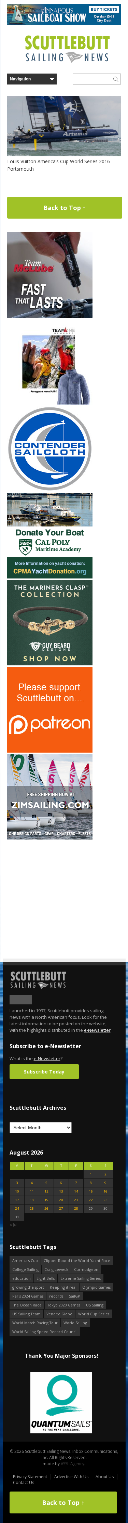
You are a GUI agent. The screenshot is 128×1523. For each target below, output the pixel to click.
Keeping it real (63, 1287)
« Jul (13, 1224)
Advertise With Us (71, 1477)
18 (32, 1200)
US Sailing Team (26, 1313)
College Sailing (25, 1269)
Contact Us (23, 1482)
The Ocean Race (27, 1304)
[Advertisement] (50, 883)
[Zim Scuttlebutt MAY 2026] (50, 838)
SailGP (74, 1296)
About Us (105, 1477)
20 (61, 1200)
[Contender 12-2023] (50, 490)
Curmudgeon (86, 1269)
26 (46, 1208)
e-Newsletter (97, 1030)
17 (17, 1200)
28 (76, 1208)
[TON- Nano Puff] (50, 403)
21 (76, 1200)
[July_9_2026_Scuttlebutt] (50, 577)
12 (46, 1191)
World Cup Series (93, 1313)
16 (105, 1191)
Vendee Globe (59, 1313)
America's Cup (25, 1260)
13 (61, 1191)
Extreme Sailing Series (80, 1278)
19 (46, 1200)
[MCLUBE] (50, 316)
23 (105, 1200)
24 (17, 1208)
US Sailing (94, 1304)
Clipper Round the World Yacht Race (77, 1260)
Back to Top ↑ (64, 208)
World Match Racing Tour (35, 1322)
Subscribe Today (44, 1071)
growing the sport (28, 1287)
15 (91, 1191)
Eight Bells (46, 1278)
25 (32, 1208)
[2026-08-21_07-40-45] (64, 24)
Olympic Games (96, 1287)
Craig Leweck (56, 1269)
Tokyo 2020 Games (63, 1304)
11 (32, 1191)
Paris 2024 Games (27, 1296)
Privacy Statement (30, 1477)
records (56, 1296)
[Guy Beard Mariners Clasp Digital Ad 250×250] (50, 664)
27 (61, 1208)
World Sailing (75, 1322)
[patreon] (50, 751)
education (21, 1278)
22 (91, 1200)
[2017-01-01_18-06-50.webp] (61, 1403)
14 (76, 1191)
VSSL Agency (72, 1464)
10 (17, 1191)
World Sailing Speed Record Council (44, 1331)
